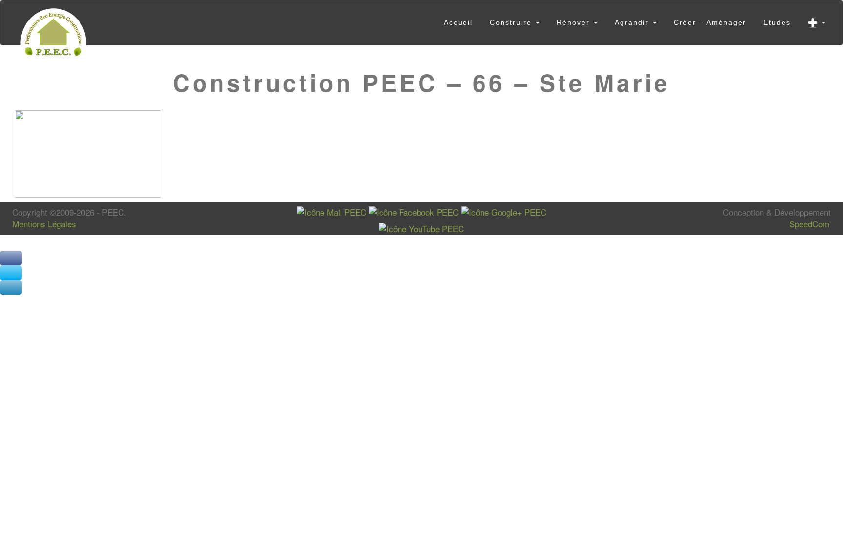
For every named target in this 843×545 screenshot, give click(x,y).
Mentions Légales (44, 224)
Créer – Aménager (710, 22)
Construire (512, 22)
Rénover (575, 22)
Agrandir (633, 22)
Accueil (458, 22)
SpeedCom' (810, 224)
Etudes (777, 22)
